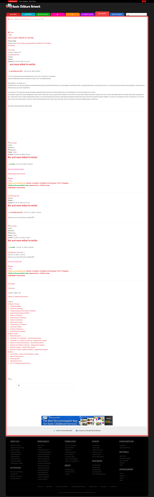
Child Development (16, 454)
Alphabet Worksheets (44, 454)
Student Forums (97, 452)
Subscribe (104, 486)
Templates (88, 14)
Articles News (96, 467)
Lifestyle (67, 474)
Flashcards (41, 445)
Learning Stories (69, 447)
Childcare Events (70, 472)
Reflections (68, 450)
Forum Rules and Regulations (25, 43)
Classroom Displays (43, 477)
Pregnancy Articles (16, 461)
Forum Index (96, 445)
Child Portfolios (69, 454)
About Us (40, 486)
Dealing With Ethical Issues (16, 174)
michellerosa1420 (13, 55)
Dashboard (123, 445)
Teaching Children (16, 452)
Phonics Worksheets (43, 465)
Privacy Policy (93, 486)
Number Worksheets (43, 456)
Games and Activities (16, 472)
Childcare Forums (97, 450)
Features (122, 476)
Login (121, 465)
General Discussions (98, 456)
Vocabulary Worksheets (44, 463)
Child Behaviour (15, 456)
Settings (124, 452)
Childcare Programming (17, 447)
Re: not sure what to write (22, 157)
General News (96, 465)
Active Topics (96, 447)
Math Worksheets (43, 472)
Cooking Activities (15, 478)
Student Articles (15, 450)
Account (118, 14)
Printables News (97, 472)
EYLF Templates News (98, 474)
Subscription (126, 441)
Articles (44, 14)
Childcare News (69, 469)
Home (14, 14)
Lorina (10, 145)
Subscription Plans (125, 447)
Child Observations (70, 452)
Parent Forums (96, 454)
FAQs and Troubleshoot (72, 461)
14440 (15, 152)
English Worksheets (43, 474)
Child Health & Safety (17, 463)
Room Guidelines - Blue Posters (27, 1)
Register (122, 463)
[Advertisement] (108, 7)
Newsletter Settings (125, 458)
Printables (73, 14)
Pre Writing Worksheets (44, 452)
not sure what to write (21, 37)
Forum (103, 13)
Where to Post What (44, 43)
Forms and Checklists (71, 459)
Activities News (96, 469)
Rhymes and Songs (16, 476)
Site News (97, 461)
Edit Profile (123, 456)
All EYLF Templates (70, 445)
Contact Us (113, 486)
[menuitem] (10, 35)
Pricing (122, 478)
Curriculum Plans (70, 456)
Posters (40, 447)
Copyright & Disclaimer (78, 486)
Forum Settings (124, 460)
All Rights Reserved (90, 492)
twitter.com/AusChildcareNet (64, 430)
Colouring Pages (42, 479)
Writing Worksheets (43, 470)
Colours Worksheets (43, 459)
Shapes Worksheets (43, 461)
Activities (58, 14)
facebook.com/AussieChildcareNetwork (90, 430)
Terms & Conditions (62, 486)
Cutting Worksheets (43, 450)
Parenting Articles (15, 459)
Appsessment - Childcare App (39, 185)
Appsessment (126, 469)
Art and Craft (14, 474)
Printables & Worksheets (48, 183)
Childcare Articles (15, 445)
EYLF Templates (63, 183)
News (29, 14)
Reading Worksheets (44, 468)
